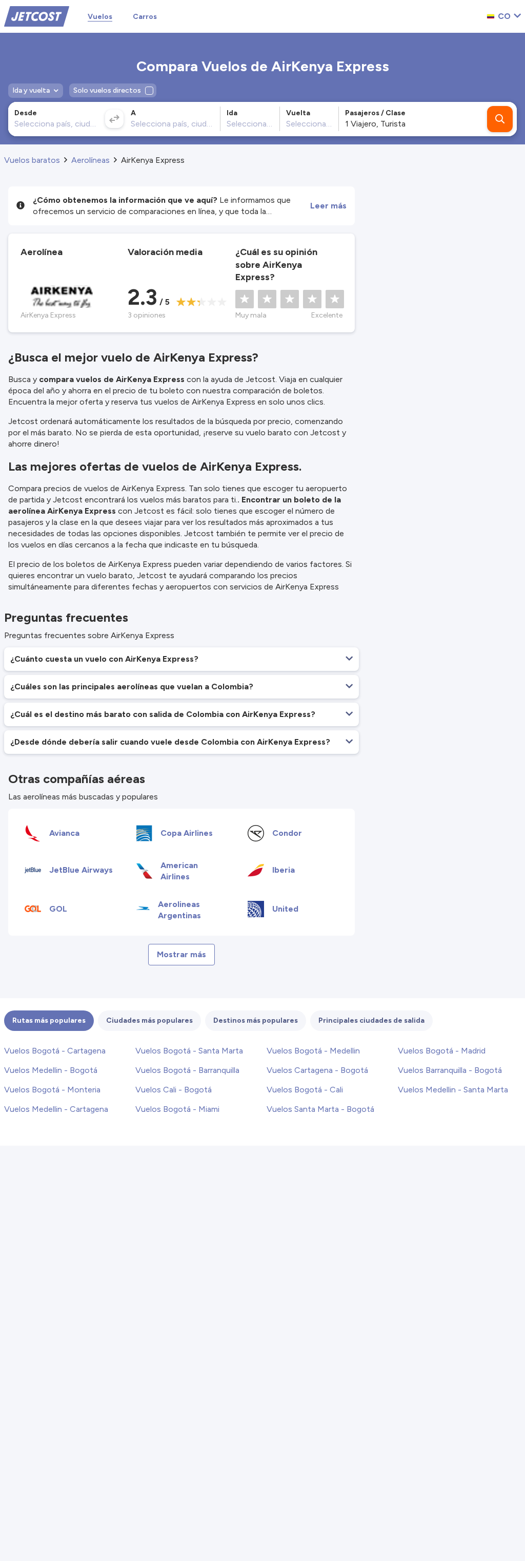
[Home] (36, 15)
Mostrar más (181, 954)
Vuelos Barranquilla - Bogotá (450, 1070)
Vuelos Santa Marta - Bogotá (320, 1109)
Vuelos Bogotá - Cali (305, 1089)
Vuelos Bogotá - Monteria (52, 1089)
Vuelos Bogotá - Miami (177, 1109)
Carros (145, 16)
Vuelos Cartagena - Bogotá (317, 1070)
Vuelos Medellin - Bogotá (50, 1070)
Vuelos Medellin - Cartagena (56, 1109)
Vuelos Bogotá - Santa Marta (189, 1051)
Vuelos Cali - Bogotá (173, 1089)
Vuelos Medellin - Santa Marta (453, 1089)
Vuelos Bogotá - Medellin (313, 1051)
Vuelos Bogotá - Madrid (442, 1051)
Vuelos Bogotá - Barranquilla (187, 1070)
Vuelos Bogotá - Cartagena (55, 1051)
